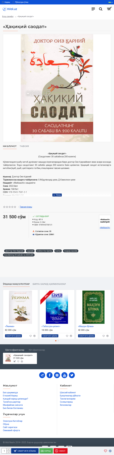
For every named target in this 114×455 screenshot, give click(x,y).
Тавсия (24, 146)
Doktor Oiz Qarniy (44, 251)
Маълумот (10, 146)
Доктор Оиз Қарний (14, 251)
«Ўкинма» (9, 326)
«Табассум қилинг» (51, 326)
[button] (55, 340)
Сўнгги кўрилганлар (14, 350)
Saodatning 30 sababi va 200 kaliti (18, 255)
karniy (58, 251)
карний (30, 251)
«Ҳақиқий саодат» (23, 355)
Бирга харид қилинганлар (49, 284)
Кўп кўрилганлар (37, 350)
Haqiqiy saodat (70, 251)
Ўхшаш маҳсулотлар (16, 284)
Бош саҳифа (7, 16)
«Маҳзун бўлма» (86, 326)
